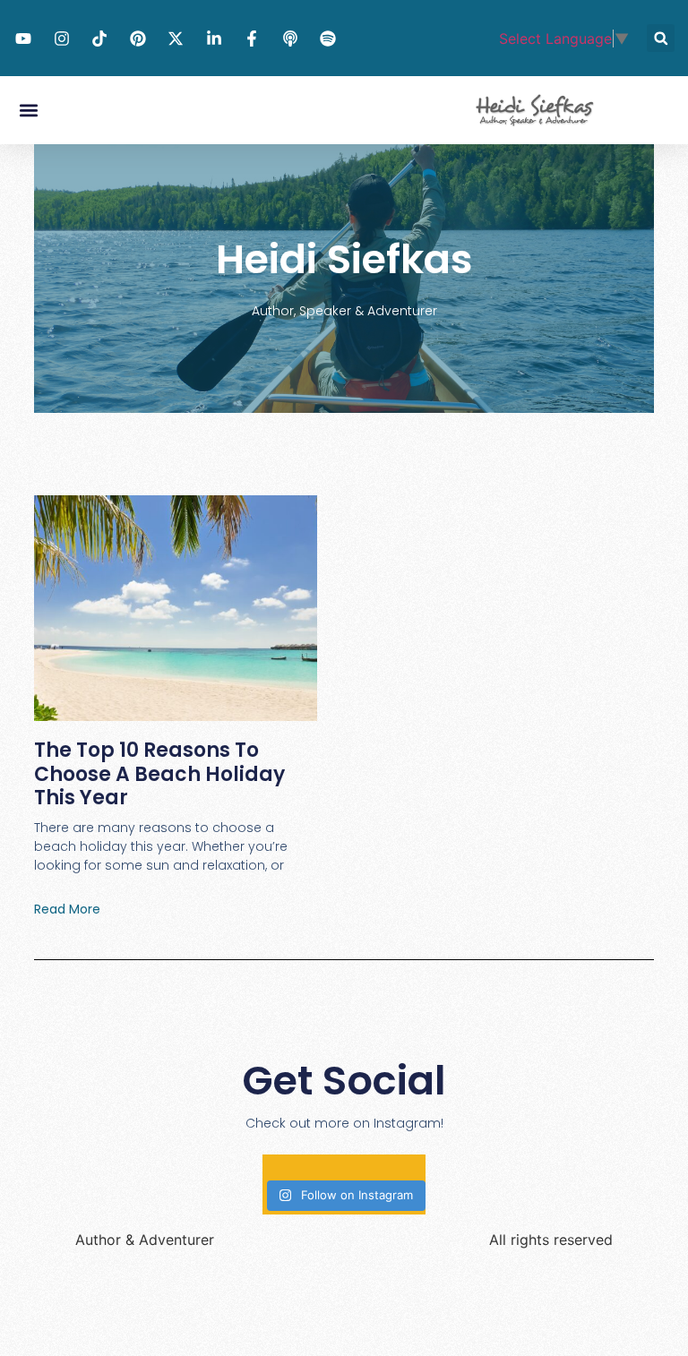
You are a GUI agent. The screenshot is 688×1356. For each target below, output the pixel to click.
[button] (661, 38)
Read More (67, 909)
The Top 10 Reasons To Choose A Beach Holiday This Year (159, 773)
